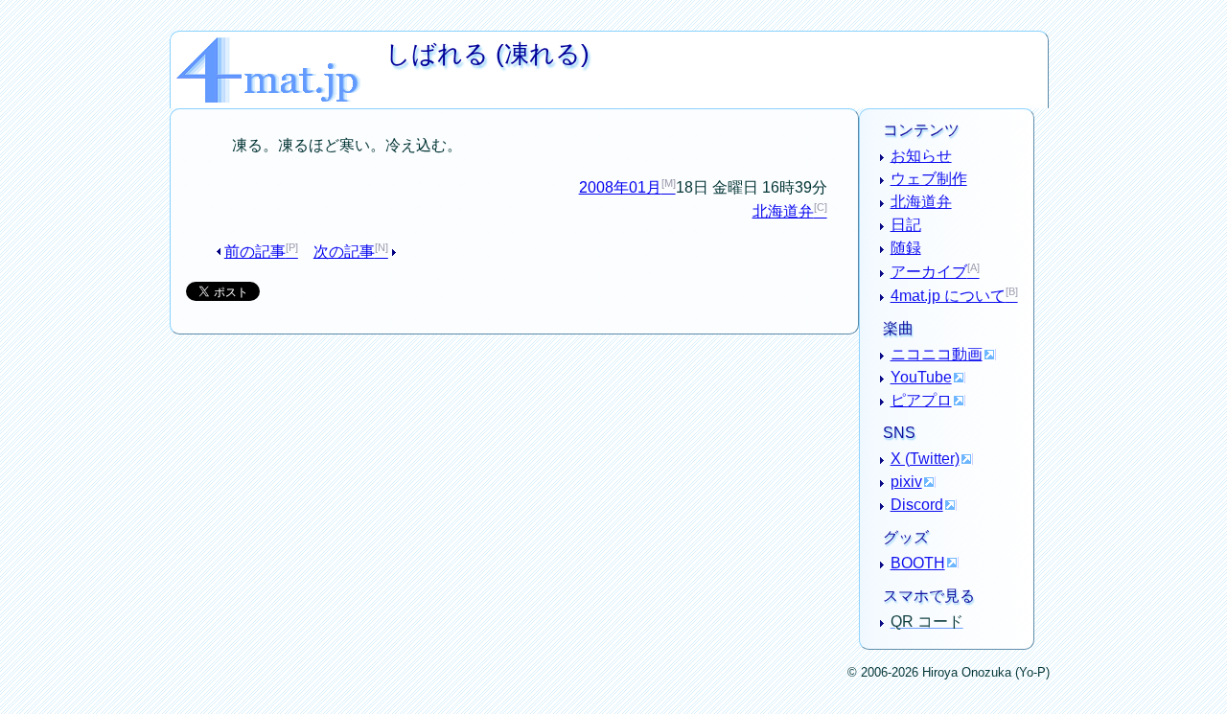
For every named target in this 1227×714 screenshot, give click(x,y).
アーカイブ (929, 272)
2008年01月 (620, 187)
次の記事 (344, 251)
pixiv (906, 481)
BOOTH (918, 563)
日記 (906, 225)
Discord (917, 504)
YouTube (921, 377)
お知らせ (921, 156)
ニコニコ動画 (937, 354)
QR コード (927, 621)
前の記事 (255, 251)
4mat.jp (281, 44)
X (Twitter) (925, 458)
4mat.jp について (948, 296)
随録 (906, 248)
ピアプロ (921, 400)
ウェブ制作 (929, 179)
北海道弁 (783, 211)
